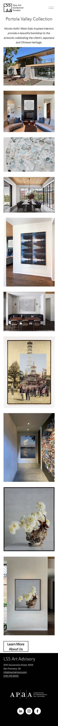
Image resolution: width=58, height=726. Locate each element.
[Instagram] (29, 711)
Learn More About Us (15, 646)
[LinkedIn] (20, 711)
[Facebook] (37, 711)
